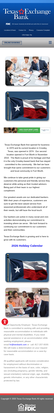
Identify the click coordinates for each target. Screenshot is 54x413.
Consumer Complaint (43, 30)
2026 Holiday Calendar (27, 245)
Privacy (31, 30)
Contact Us (22, 30)
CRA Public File (27, 35)
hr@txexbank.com (18, 344)
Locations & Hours (10, 30)
